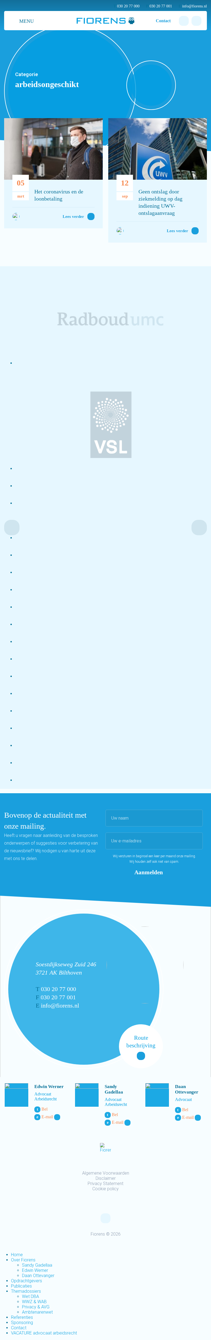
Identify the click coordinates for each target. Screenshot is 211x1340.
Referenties (22, 1317)
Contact (163, 20)
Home (17, 1254)
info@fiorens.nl (193, 6)
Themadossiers (26, 1291)
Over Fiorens (23, 1260)
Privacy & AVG (35, 1307)
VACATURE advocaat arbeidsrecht (44, 1333)
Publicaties (21, 1286)
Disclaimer (106, 1178)
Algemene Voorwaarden (105, 1173)
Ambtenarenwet (37, 1312)
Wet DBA (30, 1296)
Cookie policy (105, 1188)
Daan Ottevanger (186, 1089)
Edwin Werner (49, 1086)
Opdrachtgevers (26, 1280)
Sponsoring (22, 1322)
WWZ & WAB (34, 1301)
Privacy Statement (105, 1183)
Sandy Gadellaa (114, 1089)
